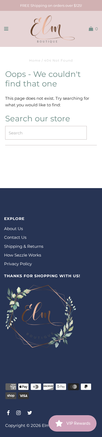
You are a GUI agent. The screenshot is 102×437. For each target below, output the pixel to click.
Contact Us (15, 237)
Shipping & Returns (23, 246)
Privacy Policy (18, 263)
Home (35, 60)
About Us (13, 228)
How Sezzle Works (22, 255)
